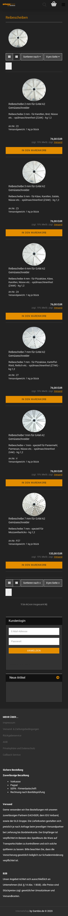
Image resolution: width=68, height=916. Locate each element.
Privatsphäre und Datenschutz (19, 748)
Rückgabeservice (12, 735)
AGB (5, 741)
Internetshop (22, 911)
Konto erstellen (17, 658)
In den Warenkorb (34, 150)
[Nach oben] (57, 910)
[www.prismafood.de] (7, 4)
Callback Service (12, 754)
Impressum (9, 722)
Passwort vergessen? (20, 664)
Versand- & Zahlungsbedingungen (21, 729)
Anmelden (34, 650)
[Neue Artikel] (57, 678)
